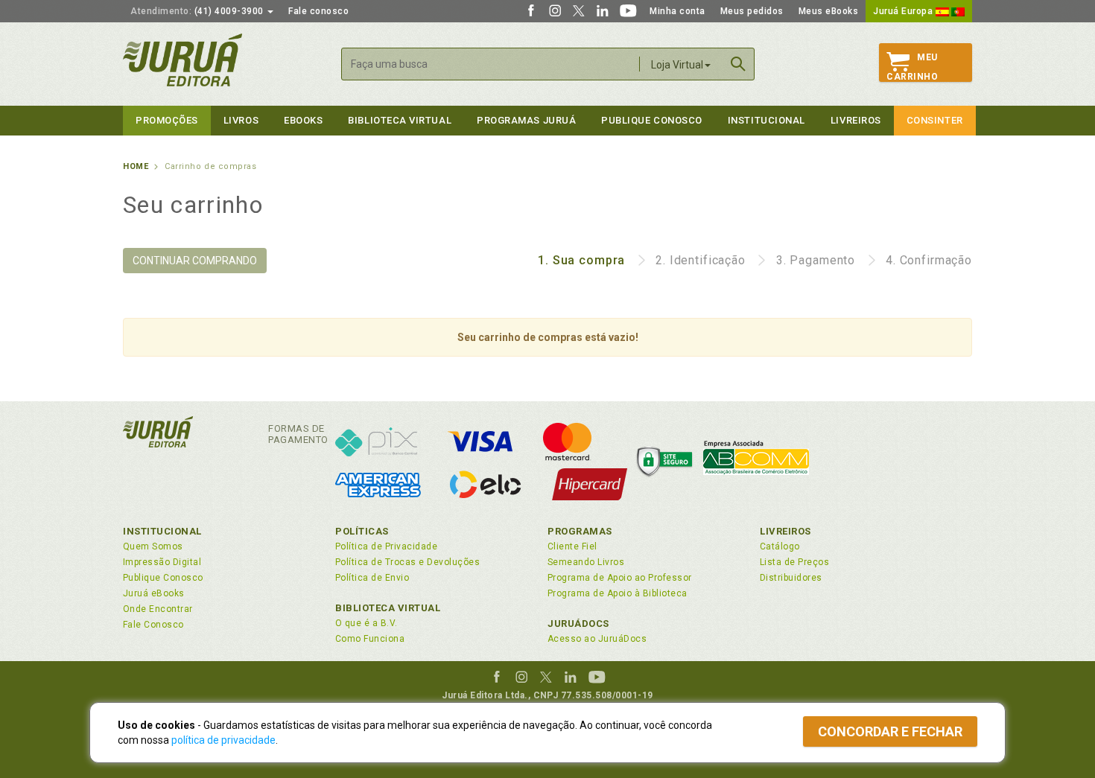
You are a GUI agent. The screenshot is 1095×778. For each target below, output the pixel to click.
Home (135, 166)
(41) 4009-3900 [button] (198, 11)
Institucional (766, 120)
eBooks (303, 120)
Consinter (935, 120)
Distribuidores (791, 578)
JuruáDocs (578, 623)
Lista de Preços (794, 562)
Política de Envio (372, 578)
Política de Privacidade (386, 546)
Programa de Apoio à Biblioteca (618, 593)
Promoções (167, 120)
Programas (580, 531)
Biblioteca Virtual (388, 607)
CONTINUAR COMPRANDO (195, 261)
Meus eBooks (829, 11)
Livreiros (856, 120)
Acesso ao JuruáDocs (597, 639)
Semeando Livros (586, 562)
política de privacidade (223, 740)
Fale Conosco (153, 624)
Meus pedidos (752, 11)
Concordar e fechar (890, 731)
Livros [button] (240, 120)
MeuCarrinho (912, 67)
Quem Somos (153, 546)
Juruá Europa (904, 11)
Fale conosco (318, 11)
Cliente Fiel (572, 546)
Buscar (738, 64)
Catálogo (780, 546)
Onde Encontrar (158, 609)
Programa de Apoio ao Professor (620, 578)
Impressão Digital (162, 562)
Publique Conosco (651, 120)
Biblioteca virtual (399, 120)
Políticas (362, 531)
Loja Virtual (677, 65)
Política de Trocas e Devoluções (407, 562)
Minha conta (677, 11)
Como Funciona (369, 639)
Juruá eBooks (154, 593)
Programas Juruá (526, 120)
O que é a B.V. (366, 623)
